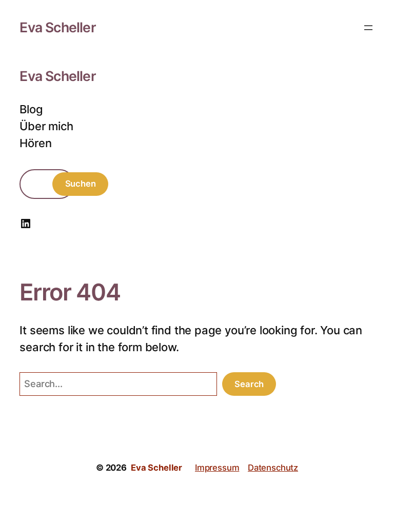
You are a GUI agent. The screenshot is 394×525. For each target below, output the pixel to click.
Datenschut (270, 467)
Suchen (80, 183)
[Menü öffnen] (368, 28)
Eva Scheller (57, 27)
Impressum (217, 467)
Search (249, 384)
